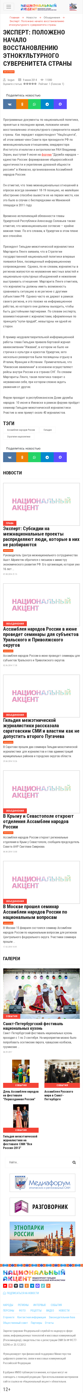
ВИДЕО (50, 1310)
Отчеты (49, 1322)
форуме (47, 154)
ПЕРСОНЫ (8, 1310)
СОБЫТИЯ (56, 1305)
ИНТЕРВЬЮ (39, 1305)
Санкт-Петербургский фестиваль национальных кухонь (33, 1026)
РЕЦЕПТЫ (36, 1310)
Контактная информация (31, 1317)
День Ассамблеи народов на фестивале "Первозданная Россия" (21, 1095)
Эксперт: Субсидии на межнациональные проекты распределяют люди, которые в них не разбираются (41, 536)
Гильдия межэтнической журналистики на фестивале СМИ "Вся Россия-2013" (20, 1142)
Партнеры (36, 1322)
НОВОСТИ (64, 1310)
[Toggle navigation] (8, 7)
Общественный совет (15, 1322)
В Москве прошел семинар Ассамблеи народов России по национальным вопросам (35, 912)
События (11, 1016)
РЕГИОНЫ (23, 1305)
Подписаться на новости (22, 1293)
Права (10, 523)
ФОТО (22, 1310)
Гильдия (48, 430)
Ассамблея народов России (21, 430)
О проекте (8, 1317)
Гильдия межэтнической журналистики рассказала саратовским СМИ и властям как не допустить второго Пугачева (41, 728)
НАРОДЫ (8, 1305)
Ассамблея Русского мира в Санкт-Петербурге (58, 1095)
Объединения (15, 623)
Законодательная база (62, 1317)
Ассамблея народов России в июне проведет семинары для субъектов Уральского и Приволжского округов (41, 637)
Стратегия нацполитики (18, 436)
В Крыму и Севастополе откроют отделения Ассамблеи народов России (38, 821)
